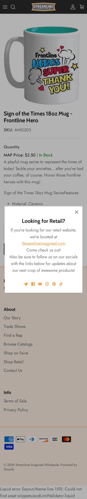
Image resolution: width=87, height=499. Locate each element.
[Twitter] (26, 284)
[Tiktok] (61, 284)
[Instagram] (47, 284)
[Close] (76, 212)
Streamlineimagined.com (43, 244)
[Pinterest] (54, 284)
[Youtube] (40, 284)
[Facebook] (33, 284)
